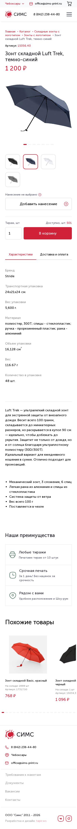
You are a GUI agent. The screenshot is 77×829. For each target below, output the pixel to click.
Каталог (24, 31)
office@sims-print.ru (48, 3)
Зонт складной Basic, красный (26, 680)
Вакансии (12, 791)
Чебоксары (12, 3)
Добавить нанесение (38, 204)
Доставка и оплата (54, 254)
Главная (10, 31)
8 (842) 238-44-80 (46, 14)
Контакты (12, 800)
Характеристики (21, 254)
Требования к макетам (23, 775)
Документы (14, 783)
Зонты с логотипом (37, 35)
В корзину (48, 233)
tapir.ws (41, 821)
